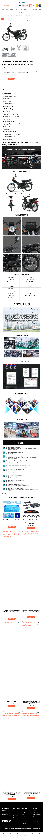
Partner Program (36, 821)
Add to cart (11, 78)
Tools (36, 9)
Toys (16, 9)
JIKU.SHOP (21, 2)
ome (14, 810)
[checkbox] (40, 5)
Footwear (20, 9)
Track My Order (36, 810)
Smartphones (15, 815)
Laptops (23, 816)
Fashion (7, 9)
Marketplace (35, 818)
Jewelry (11, 9)
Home (3, 15)
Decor (29, 9)
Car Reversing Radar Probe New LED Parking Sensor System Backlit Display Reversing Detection (31, 702)
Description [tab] (5, 89)
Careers (34, 816)
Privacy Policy (35, 812)
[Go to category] (20, 5)
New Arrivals (21, 12)
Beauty (25, 9)
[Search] (30, 5)
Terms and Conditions (37, 814)
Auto (40, 9)
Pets (33, 9)
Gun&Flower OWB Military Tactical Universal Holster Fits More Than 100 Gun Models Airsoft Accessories (31, 611)
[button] (27, 20)
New (6, 15)
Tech (3, 9)
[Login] (34, 5)
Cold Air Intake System (11, 701)
